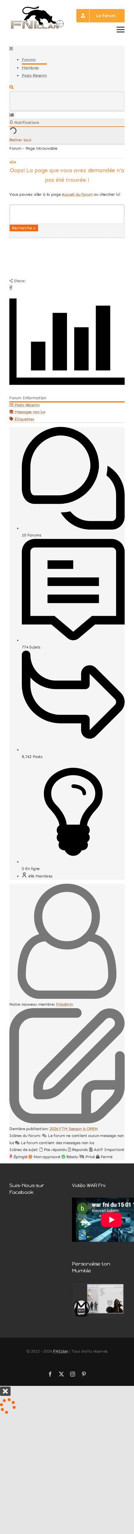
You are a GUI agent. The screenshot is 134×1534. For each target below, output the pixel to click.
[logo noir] (37, 8)
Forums (29, 59)
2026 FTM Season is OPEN (74, 1128)
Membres (30, 67)
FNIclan (60, 1351)
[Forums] (12, 115)
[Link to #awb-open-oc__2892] (121, 29)
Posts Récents (34, 75)
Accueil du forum (77, 194)
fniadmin (64, 1004)
